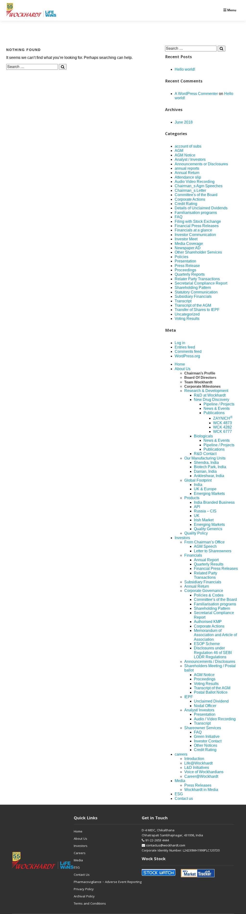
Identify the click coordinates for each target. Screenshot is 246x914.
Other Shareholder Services (198, 252)
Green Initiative (207, 736)
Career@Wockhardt (201, 776)
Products (191, 498)
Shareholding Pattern (193, 288)
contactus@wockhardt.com (165, 845)
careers (181, 754)
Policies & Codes (208, 595)
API (197, 507)
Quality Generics (208, 529)
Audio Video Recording (195, 182)
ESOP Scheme (207, 644)
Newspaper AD (188, 248)
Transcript (183, 301)
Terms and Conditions (90, 904)
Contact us (184, 798)
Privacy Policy (84, 889)
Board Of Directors (200, 377)
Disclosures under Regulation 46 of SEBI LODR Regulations (213, 652)
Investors (182, 538)
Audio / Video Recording (215, 719)
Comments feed (188, 351)
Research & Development (206, 391)
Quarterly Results (208, 564)
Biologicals (203, 436)
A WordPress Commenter (196, 94)
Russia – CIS (205, 511)
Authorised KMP (208, 622)
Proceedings (185, 270)
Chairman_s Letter (190, 190)
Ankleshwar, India (209, 476)
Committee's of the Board (196, 195)
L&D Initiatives (196, 767)
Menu (231, 10)
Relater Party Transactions (197, 279)
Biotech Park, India (210, 467)
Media (180, 781)
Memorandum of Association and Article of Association (215, 634)
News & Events (216, 408)
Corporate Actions (190, 199)
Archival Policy (84, 896)
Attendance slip (188, 177)
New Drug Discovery (211, 400)
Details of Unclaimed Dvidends (201, 208)
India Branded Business (214, 502)
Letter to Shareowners (212, 551)
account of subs (188, 146)
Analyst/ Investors (199, 710)
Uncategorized (187, 314)
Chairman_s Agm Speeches (198, 186)
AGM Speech (205, 546)
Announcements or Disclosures (201, 164)
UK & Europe (205, 489)
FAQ (178, 217)
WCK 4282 (222, 427)
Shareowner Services (202, 728)
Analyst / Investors (190, 159)
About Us (183, 369)
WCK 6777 (222, 431)
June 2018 (184, 122)
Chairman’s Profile (199, 373)
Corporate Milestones (202, 386)
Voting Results (187, 319)
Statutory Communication (196, 292)
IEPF (188, 697)
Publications (214, 413)
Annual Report (206, 560)
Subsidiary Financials (193, 296)
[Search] (63, 67)
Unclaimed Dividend (211, 701)
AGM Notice (185, 155)
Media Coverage (189, 244)
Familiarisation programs (196, 213)
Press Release (187, 266)
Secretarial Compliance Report (201, 283)
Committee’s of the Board (215, 599)
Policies (181, 257)
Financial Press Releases (197, 226)
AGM (179, 151)
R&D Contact (205, 454)
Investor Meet (186, 239)
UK (196, 516)
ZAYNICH (223, 418)
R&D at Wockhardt (210, 395)
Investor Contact (207, 741)
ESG (179, 794)
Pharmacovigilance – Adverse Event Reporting (107, 882)
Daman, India (205, 471)
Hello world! (185, 69)
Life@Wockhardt (198, 763)
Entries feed (185, 347)
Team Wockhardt (198, 382)
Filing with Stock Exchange (198, 221)
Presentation (185, 261)
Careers (80, 853)
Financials (193, 555)
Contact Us (82, 875)
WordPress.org (187, 356)
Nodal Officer (205, 706)
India (198, 485)
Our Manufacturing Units (205, 458)
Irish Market (204, 520)
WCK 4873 (222, 423)
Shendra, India (206, 462)
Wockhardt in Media (201, 790)
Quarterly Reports (190, 274)
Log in (180, 343)
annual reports (187, 168)
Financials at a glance (193, 230)
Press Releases (197, 785)
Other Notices (205, 745)
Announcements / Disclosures (209, 661)
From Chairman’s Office (204, 542)
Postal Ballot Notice (211, 692)
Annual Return (187, 173)
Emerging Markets (209, 493)
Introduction (194, 759)
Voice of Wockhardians (203, 772)
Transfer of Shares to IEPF (197, 310)
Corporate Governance (203, 591)
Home (180, 364)
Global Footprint (198, 480)
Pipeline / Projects (218, 404)
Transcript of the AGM (193, 305)
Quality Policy (196, 533)
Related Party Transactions (205, 575)
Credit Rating (186, 204)
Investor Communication (195, 235)
